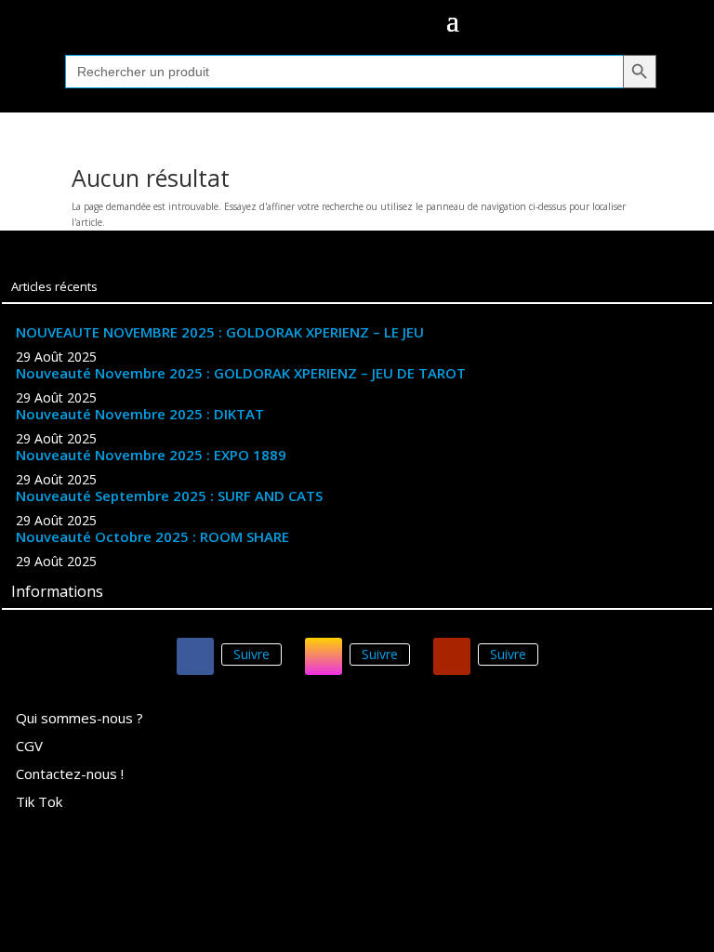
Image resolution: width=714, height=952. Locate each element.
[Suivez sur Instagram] (323, 656)
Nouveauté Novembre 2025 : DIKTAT (140, 413)
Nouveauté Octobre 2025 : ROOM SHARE (152, 536)
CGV (29, 747)
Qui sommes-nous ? (79, 719)
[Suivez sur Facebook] (195, 656)
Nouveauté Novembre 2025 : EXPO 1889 (151, 454)
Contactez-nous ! (70, 775)
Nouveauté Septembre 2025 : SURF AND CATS (169, 495)
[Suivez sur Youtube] (451, 656)
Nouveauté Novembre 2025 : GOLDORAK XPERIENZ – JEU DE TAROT (241, 373)
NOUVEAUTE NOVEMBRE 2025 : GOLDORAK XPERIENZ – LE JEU (220, 332)
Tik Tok (39, 803)
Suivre (251, 654)
